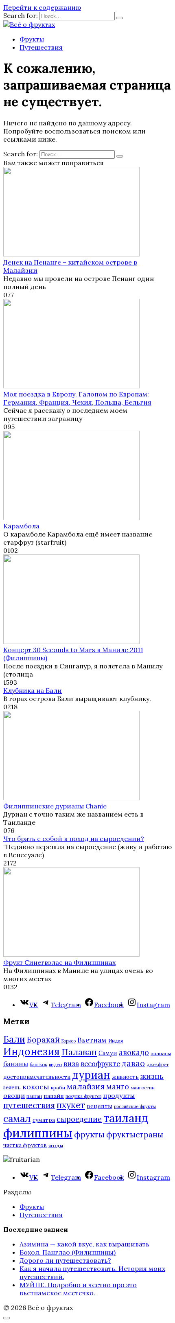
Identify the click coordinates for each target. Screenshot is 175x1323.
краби (58, 1087)
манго (117, 1086)
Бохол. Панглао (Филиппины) (68, 1252)
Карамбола (21, 526)
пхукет (71, 1105)
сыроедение (79, 1119)
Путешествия (41, 47)
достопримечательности (36, 1076)
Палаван (79, 1052)
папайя (54, 1096)
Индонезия (31, 1051)
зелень (12, 1087)
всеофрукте (100, 1063)
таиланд (125, 1118)
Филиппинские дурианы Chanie (55, 806)
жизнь (152, 1076)
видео (55, 1064)
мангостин (143, 1087)
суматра (44, 1120)
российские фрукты (135, 1106)
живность (125, 1076)
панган (34, 1096)
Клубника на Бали (32, 690)
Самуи (107, 1053)
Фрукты (32, 39)
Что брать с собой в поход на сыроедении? (73, 839)
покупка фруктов (83, 1096)
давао (133, 1063)
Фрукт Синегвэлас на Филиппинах (59, 962)
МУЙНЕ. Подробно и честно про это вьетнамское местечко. (78, 1289)
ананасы (161, 1053)
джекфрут (157, 1064)
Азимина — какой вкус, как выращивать (84, 1244)
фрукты (89, 1134)
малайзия (86, 1086)
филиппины (37, 1133)
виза (71, 1063)
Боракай (43, 1040)
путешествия (29, 1105)
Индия (115, 1041)
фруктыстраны (134, 1134)
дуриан (91, 1075)
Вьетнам (92, 1040)
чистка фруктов (25, 1145)
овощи (14, 1095)
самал (17, 1118)
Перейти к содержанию (42, 7)
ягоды (55, 1145)
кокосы (35, 1086)
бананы (15, 1064)
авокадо (134, 1052)
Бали (14, 1039)
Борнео (68, 1041)
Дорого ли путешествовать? (65, 1260)
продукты (119, 1095)
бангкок (38, 1064)
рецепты (99, 1106)
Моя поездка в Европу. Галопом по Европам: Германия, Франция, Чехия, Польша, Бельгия (77, 398)
